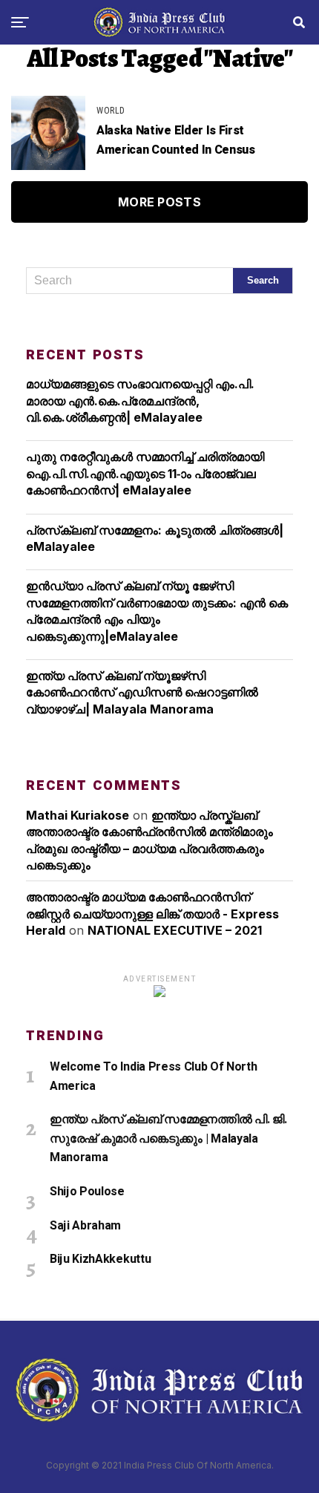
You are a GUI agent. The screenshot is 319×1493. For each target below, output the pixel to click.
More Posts (159, 202)
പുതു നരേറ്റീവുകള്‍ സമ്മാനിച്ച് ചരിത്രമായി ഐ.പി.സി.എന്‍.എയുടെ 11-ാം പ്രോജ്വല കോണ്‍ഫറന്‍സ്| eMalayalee (145, 473)
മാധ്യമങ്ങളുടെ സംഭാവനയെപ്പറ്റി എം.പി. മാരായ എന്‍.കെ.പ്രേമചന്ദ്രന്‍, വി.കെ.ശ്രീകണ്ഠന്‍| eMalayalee (140, 400)
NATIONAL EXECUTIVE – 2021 (175, 930)
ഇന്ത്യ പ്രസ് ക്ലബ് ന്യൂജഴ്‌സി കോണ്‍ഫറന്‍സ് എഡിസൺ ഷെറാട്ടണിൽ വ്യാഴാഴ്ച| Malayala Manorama (142, 692)
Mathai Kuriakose (77, 815)
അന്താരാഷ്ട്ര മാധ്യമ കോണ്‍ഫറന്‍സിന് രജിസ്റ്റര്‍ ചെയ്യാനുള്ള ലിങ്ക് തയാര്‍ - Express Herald (152, 913)
